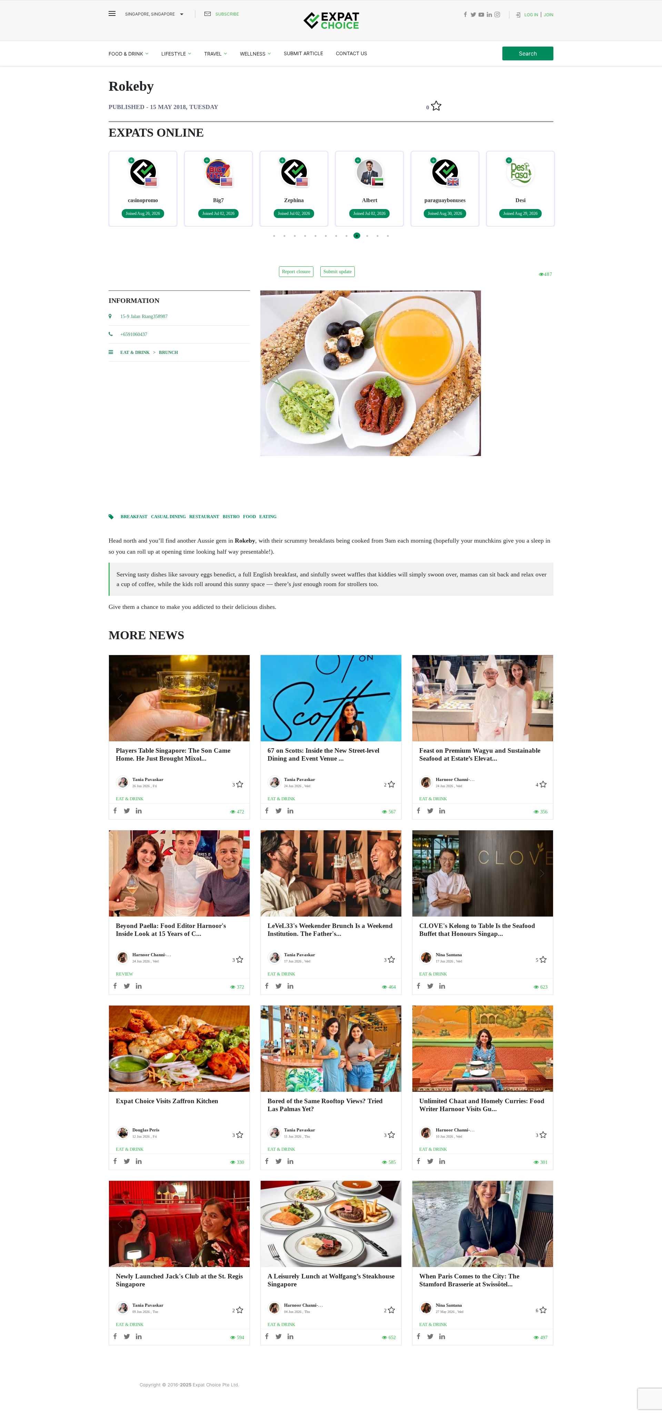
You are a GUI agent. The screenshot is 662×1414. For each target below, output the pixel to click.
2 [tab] (284, 236)
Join (548, 14)
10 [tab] (367, 236)
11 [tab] (377, 236)
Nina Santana (449, 954)
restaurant (204, 516)
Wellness (252, 54)
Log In (531, 14)
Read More (179, 698)
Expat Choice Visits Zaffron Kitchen (167, 1101)
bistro (231, 516)
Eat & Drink (135, 352)
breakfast (134, 516)
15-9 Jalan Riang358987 (144, 316)
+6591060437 (133, 334)
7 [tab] (336, 236)
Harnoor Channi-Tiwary (460, 779)
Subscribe (227, 14)
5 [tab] (315, 236)
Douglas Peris (145, 1130)
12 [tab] (387, 236)
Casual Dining (168, 516)
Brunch (168, 352)
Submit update (337, 271)
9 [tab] (356, 236)
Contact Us (351, 53)
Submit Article (303, 53)
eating (268, 516)
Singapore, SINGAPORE (150, 14)
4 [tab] (305, 236)
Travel (213, 54)
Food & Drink (126, 54)
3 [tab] (294, 236)
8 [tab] (346, 236)
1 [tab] (274, 236)
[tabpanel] (143, 189)
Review (124, 974)
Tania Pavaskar (147, 779)
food (249, 516)
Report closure (296, 271)
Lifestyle (173, 54)
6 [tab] (325, 236)
